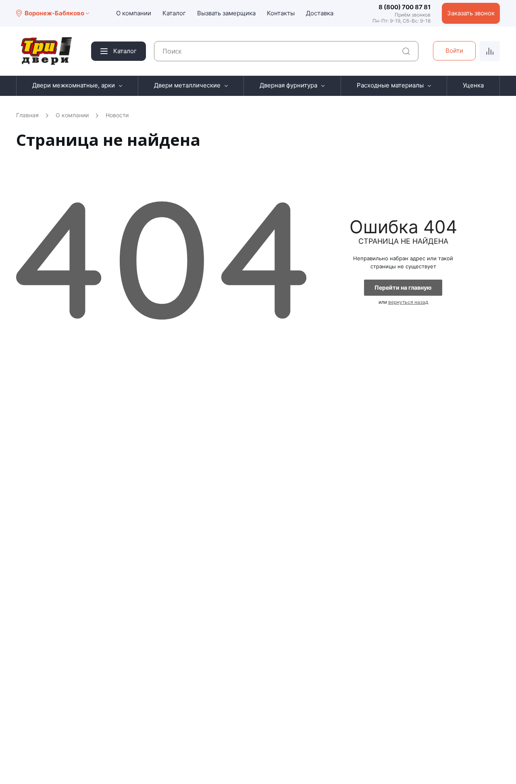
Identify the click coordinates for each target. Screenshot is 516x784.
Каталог (174, 13)
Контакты (281, 13)
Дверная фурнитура (288, 85)
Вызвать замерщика (226, 13)
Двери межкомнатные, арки (73, 85)
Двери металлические (187, 85)
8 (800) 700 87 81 (405, 7)
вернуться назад (408, 302)
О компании (133, 13)
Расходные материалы (390, 85)
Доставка (319, 13)
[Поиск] (406, 51)
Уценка (473, 85)
